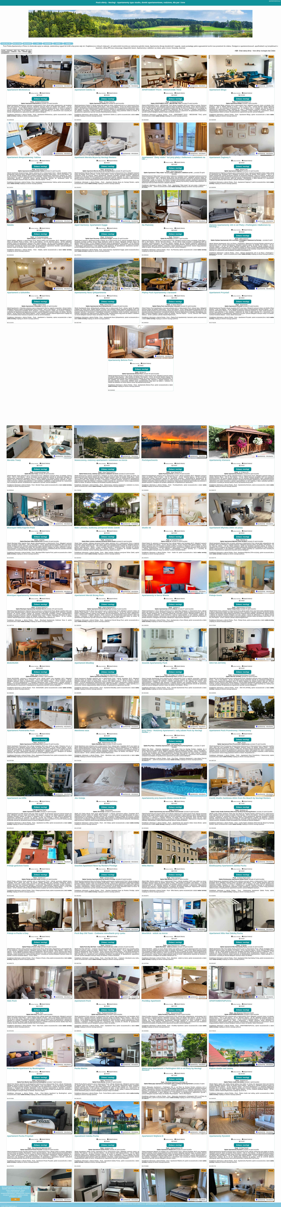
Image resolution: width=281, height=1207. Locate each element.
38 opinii (151, 374)
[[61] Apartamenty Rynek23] (241, 1117)
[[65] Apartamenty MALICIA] (241, 1185)
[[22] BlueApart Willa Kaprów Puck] (39, 509)
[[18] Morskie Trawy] (39, 441)
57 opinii (180, 879)
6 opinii (251, 1014)
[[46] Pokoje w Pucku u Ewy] (39, 914)
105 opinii (49, 103)
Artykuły (68, 43)
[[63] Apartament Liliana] (107, 1185)
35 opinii (46, 474)
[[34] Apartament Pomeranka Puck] (39, 712)
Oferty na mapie (17, 43)
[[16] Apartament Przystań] (241, 274)
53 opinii (188, 306)
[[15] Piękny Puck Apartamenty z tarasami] (174, 274)
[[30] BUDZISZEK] (39, 644)
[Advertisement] (140, 409)
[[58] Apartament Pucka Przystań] (39, 1117)
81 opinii (251, 474)
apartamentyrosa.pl (274, 1)
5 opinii (115, 1014)
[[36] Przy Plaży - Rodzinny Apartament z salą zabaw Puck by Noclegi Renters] (174, 712)
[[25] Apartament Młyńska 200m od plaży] (241, 509)
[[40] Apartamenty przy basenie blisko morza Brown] (174, 779)
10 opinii (201, 1083)
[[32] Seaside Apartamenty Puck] (174, 644)
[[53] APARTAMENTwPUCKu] (241, 982)
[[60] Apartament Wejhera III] (174, 1117)
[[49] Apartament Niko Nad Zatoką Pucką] (241, 914)
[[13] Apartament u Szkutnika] (39, 274)
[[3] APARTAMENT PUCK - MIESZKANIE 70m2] (174, 71)
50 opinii (250, 306)
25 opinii (189, 103)
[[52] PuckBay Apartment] (174, 982)
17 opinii (202, 746)
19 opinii (114, 744)
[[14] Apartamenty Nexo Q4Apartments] (107, 274)
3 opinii (250, 103)
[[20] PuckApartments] (174, 441)
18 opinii (49, 306)
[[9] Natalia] (39, 206)
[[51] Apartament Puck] (107, 982)
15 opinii (120, 238)
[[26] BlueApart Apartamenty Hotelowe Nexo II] (39, 576)
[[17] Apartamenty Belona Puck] (140, 341)
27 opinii (48, 811)
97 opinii (185, 609)
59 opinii (116, 103)
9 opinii (270, 240)
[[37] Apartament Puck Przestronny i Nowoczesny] (241, 712)
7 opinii (54, 1082)
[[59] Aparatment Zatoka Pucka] (107, 1117)
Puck (69, 57)
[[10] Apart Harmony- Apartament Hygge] (107, 206)
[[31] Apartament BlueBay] (107, 644)
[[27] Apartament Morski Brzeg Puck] (107, 576)
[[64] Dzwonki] (174, 1185)
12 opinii (251, 171)
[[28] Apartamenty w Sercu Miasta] (174, 576)
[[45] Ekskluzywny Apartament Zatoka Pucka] (241, 847)
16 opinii (179, 541)
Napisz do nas (162, 1203)
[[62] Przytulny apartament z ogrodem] (39, 1185)
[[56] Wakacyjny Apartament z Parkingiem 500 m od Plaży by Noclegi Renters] (174, 1050)
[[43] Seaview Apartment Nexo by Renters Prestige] (107, 847)
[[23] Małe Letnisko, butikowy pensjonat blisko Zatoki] (107, 509)
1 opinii (180, 238)
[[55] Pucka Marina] (107, 1050)
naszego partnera (33, 116)
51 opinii (112, 811)
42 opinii (183, 1149)
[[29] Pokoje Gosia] (241, 576)
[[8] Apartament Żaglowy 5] (241, 139)
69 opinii (119, 306)
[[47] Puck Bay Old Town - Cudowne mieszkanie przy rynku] (107, 914)
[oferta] (54, 86)
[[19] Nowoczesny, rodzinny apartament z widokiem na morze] (107, 441)
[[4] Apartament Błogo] (241, 71)
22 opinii (126, 474)
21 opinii (53, 171)
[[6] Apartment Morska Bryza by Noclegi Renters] (107, 139)
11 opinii (185, 947)
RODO (20, 1196)
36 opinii (123, 171)
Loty (37, 43)
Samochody (48, 43)
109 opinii (55, 609)
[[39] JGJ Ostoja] (107, 779)
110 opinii (49, 879)
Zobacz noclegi (40, 99)
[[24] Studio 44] (174, 509)
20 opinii (255, 541)
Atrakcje (58, 43)
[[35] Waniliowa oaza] (107, 712)
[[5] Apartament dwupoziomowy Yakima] (39, 139)
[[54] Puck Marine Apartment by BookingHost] (39, 1050)
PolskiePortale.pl (12, 1206)
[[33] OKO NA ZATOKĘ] (241, 644)
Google (4, 1188)
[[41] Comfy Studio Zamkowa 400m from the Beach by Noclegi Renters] (241, 779)
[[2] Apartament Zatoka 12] (107, 71)
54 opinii (251, 1149)
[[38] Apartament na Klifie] (39, 779)
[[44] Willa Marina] (174, 847)
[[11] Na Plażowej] (174, 206)
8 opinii (119, 609)
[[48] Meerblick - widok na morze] (174, 914)
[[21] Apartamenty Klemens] (241, 441)
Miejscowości (27, 43)
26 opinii (182, 474)
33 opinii (202, 172)
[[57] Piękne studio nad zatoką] (241, 1050)
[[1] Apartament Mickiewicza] (39, 71)
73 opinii (44, 238)
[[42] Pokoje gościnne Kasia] (39, 847)
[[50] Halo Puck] (39, 982)
